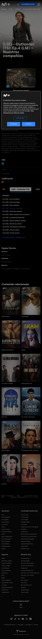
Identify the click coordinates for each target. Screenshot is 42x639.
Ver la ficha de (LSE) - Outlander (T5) (14, 237)
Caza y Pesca (24, 546)
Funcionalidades (25, 560)
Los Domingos (24, 519)
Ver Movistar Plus (25, 558)
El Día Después (5, 568)
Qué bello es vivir (27, 484)
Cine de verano (6, 529)
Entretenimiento (6, 546)
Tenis (3, 575)
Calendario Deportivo (7, 587)
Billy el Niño (6, 450)
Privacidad (28, 624)
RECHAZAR (13, 124)
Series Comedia (6, 541)
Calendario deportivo (31, 9)
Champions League (7, 560)
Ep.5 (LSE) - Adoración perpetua (12, 211)
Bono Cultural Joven (26, 585)
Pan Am (4, 417)
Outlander (25, 316)
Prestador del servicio (10, 624)
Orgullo (3, 548)
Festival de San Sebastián (27, 539)
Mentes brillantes (8, 350)
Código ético (24, 568)
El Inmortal (24, 524)
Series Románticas (6, 539)
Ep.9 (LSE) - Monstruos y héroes (12, 223)
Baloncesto (4, 573)
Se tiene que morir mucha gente (29, 527)
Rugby (3, 577)
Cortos (3, 527)
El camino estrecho (28, 417)
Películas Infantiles (6, 531)
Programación (5, 592)
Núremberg (5, 316)
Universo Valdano (6, 570)
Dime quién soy (26, 383)
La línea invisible (7, 383)
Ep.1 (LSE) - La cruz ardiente (11, 199)
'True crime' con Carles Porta (28, 536)
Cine (11, 9)
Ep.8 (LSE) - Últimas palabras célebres (14, 220)
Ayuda (21, 607)
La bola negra (24, 517)
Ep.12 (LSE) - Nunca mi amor (11, 233)
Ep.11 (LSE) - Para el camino (11, 229)
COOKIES (36, 624)
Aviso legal (20, 624)
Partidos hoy (5, 590)
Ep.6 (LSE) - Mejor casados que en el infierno (16, 214)
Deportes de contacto (7, 582)
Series (4, 9)
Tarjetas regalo (25, 590)
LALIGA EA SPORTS (6, 563)
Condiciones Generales (27, 565)
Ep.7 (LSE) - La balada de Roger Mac (14, 217)
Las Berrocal (24, 531)
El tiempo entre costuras (30, 450)
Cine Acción (5, 524)
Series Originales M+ (7, 536)
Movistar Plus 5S (25, 548)
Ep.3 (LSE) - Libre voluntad (11, 205)
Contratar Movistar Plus (27, 570)
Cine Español (5, 519)
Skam (23, 350)
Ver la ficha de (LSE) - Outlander (21, 192)
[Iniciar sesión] (38, 4)
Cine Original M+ (6, 517)
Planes (23, 577)
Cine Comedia (5, 522)
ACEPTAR (28, 124)
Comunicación (25, 592)
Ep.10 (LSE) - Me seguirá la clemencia (14, 226)
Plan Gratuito (24, 580)
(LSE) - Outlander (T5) (20, 189)
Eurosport (4, 585)
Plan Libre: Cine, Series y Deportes (30, 573)
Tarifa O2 (23, 587)
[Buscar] (18, 4)
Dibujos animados (25, 541)
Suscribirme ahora (28, 4)
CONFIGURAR (20, 118)
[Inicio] (6, 4)
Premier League (6, 565)
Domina (4, 484)
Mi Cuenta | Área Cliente (27, 563)
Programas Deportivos (27, 543)
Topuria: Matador (6, 580)
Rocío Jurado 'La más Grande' (29, 534)
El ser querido (24, 514)
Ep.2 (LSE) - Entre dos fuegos (11, 202)
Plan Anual (24, 582)
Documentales (5, 543)
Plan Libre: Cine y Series (27, 575)
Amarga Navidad (25, 522)
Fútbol (17, 9)
